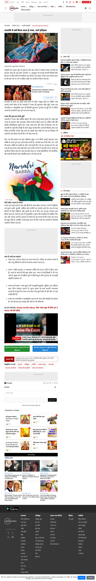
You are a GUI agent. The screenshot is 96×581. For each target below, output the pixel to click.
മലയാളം (34, 2)
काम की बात (24, 556)
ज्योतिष (60, 7)
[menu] (6, 8)
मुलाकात (37, 556)
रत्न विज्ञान (80, 553)
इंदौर (22, 535)
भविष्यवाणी (53, 522)
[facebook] (63, 2)
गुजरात (22, 547)
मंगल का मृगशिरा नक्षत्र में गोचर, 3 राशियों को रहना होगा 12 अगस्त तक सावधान (76, 61)
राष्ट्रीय (22, 528)
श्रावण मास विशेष (42, 7)
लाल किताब (81, 531)
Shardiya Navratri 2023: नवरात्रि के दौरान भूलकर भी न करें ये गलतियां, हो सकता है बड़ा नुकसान (34, 359)
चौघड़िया (80, 544)
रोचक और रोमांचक (37, 368)
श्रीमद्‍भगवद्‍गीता (25, 10)
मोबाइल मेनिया (24, 572)
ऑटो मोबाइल (24, 560)
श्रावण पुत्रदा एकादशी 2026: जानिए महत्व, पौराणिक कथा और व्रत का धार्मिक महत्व (74, 210)
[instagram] (73, 2)
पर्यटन (36, 535)
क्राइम (22, 563)
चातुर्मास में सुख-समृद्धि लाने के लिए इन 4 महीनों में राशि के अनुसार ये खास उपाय (76, 119)
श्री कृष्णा (52, 528)
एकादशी (52, 519)
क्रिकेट (52, 7)
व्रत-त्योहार (53, 538)
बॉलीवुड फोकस (39, 544)
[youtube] (76, 2)
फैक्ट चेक (23, 566)
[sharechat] (70, 2)
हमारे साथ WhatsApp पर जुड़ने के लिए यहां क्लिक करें (17, 348)
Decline (90, 577)
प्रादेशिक (23, 538)
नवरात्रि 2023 (16, 25)
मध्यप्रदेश (23, 541)
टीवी (36, 553)
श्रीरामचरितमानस (70, 7)
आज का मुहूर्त (81, 525)
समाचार (23, 7)
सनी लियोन (38, 550)
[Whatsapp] (80, 2)
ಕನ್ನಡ (40, 2)
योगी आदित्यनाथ (25, 519)
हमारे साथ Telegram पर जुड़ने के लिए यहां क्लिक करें (45, 348)
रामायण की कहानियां (24, 368)
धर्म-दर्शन (52, 541)
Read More (16, 338)
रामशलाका (81, 541)
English (12, 2)
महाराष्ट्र (23, 550)
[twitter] (66, 2)
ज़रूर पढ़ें (66, 56)
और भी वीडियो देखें (67, 136)
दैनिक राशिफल (82, 519)
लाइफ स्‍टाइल (42, 364)
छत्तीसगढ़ (23, 544)
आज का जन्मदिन (82, 522)
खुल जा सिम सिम (39, 538)
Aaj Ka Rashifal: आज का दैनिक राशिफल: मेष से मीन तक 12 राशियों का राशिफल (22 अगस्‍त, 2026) (75, 253)
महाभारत (52, 535)
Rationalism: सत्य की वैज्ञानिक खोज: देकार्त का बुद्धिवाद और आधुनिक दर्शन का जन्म (76, 75)
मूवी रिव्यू (37, 528)
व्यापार (22, 569)
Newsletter (85, 2)
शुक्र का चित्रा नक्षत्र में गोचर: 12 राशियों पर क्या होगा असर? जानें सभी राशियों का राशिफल (75, 195)
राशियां (80, 528)
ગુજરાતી (45, 2)
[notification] (90, 8)
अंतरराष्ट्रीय (23, 531)
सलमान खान (38, 547)
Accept (82, 577)
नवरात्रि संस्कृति (26, 25)
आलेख (37, 531)
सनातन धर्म (53, 525)
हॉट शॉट (37, 522)
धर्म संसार (66, 191)
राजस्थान (23, 553)
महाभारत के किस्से (10, 368)
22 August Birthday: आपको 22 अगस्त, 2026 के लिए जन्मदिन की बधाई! (74, 239)
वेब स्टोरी (37, 525)
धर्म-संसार (7, 25)
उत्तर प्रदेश (23, 522)
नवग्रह (79, 550)
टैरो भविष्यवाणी (82, 538)
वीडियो (65, 133)
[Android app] (12, 509)
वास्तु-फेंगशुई (81, 535)
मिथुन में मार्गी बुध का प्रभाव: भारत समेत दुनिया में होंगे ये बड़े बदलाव (75, 90)
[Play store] (86, 8)
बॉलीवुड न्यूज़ (38, 519)
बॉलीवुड (31, 7)
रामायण (52, 531)
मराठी (22, 2)
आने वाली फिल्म (39, 541)
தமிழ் (17, 2)
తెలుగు (27, 2)
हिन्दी (6, 2)
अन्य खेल (71, 519)
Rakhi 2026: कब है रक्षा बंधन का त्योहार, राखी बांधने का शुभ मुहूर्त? (75, 104)
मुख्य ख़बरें (23, 525)
